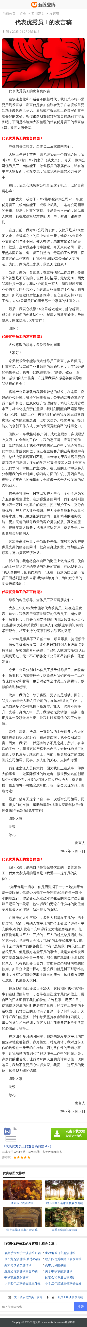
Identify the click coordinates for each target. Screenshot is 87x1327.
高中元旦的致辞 (55, 1265)
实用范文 (37, 13)
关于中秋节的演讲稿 (58, 1271)
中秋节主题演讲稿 (16, 1277)
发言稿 (54, 13)
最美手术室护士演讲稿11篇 (22, 1253)
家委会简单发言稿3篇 (59, 1277)
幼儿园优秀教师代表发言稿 (63, 1259)
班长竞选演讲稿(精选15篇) (22, 1259)
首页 (23, 13)
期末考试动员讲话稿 (18, 1265)
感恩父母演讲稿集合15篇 (21, 1271)
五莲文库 (35, 1322)
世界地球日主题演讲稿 (60, 1253)
